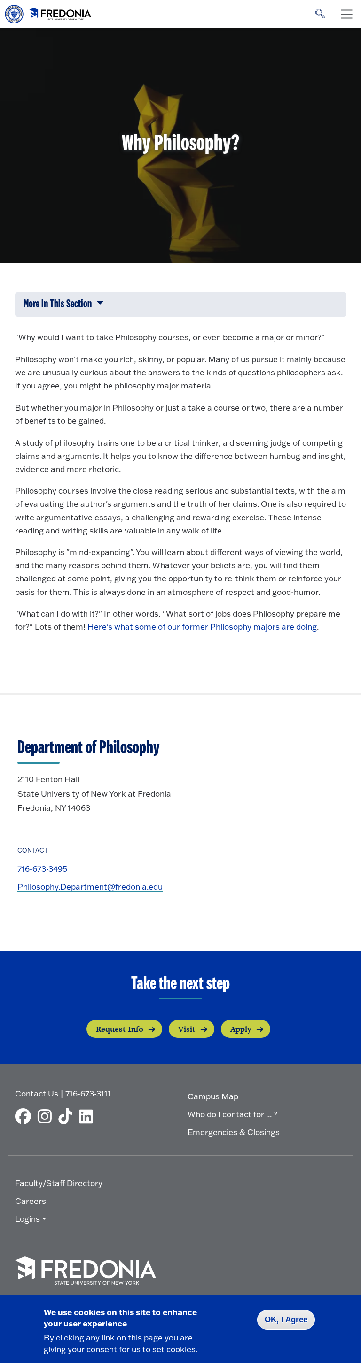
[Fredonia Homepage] (48, 11)
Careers (30, 1201)
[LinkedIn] (88, 1116)
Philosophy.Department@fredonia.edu (90, 886)
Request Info (119, 1029)
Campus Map (213, 1096)
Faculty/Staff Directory (58, 1183)
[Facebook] (25, 1116)
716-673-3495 (42, 869)
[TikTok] (67, 1116)
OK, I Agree (286, 1319)
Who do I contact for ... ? (232, 1114)
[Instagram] (47, 1116)
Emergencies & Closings (234, 1132)
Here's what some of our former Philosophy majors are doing (202, 627)
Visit (187, 1029)
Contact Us (36, 1093)
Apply (240, 1029)
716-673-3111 (88, 1093)
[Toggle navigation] (346, 14)
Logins (27, 1219)
